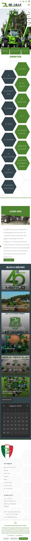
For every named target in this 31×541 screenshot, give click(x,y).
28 (23, 429)
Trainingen (8, 485)
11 (11, 421)
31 (8, 433)
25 (12, 429)
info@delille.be (11, 517)
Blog (5, 479)
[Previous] (2, 44)
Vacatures (8, 482)
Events (6, 476)
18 (12, 425)
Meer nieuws (7, 399)
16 (4, 425)
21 (23, 425)
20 (19, 425)
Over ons (7, 473)
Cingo (25, 51)
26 (15, 429)
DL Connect (8, 488)
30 (4, 433)
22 (27, 425)
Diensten (15, 51)
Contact (8, 495)
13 (19, 421)
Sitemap (8, 464)
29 (27, 429)
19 (15, 425)
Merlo (5, 51)
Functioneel (11, 535)
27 (19, 429)
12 (15, 421)
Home (6, 470)
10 (8, 421)
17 (8, 425)
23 (4, 429)
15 (27, 421)
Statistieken (20, 535)
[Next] (28, 44)
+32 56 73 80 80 (12, 514)
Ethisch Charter (10, 467)
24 (8, 429)
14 (23, 421)
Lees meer (9, 260)
